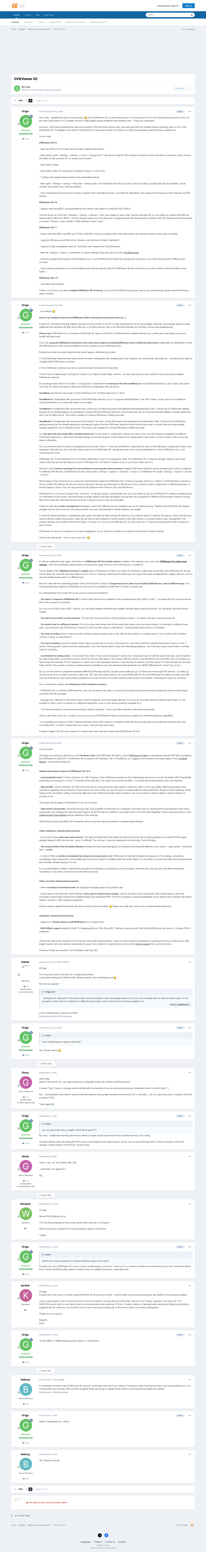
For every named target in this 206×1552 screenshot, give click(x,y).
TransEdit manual (131, 252)
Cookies (122, 1542)
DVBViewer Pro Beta (138, 755)
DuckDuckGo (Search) (75, 22)
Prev (20, 101)
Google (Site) (55, 22)
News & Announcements (50, 90)
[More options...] (190, 111)
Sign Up (188, 5)
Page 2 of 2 (41, 101)
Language (85, 1542)
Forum (16, 15)
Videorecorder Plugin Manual (52, 815)
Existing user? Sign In (168, 6)
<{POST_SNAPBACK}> (179, 1004)
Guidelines (28, 22)
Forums (15, 22)
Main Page (49, 15)
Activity (28, 15)
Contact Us (110, 1542)
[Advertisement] (103, 54)
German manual (142, 944)
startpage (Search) (99, 22)
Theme (97, 1542)
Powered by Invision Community (103, 1548)
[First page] (15, 100)
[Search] (192, 15)
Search (41, 22)
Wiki (38, 15)
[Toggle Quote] (43, 992)
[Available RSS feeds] (192, 1525)
